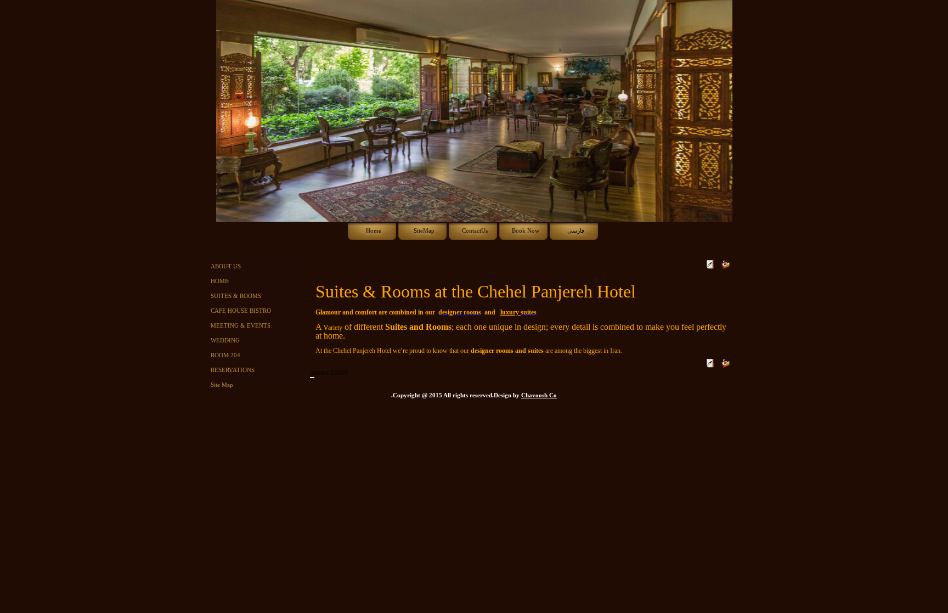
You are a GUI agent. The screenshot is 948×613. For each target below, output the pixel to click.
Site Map (222, 385)
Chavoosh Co (539, 395)
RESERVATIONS (233, 370)
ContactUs (475, 231)
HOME (220, 281)
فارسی (575, 231)
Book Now (525, 231)
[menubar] (474, 231)
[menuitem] (373, 231)
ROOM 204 (225, 355)
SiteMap (424, 231)
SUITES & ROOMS (236, 296)
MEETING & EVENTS (240, 326)
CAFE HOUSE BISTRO (241, 311)
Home (373, 231)
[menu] (257, 325)
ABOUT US (226, 266)
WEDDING (225, 341)
